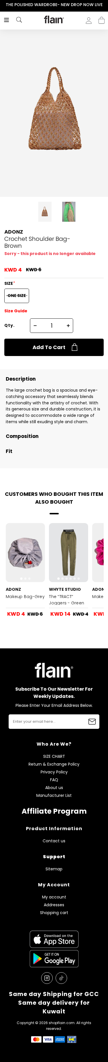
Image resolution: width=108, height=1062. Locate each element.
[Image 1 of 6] (68, 552)
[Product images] (25, 552)
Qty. (9, 325)
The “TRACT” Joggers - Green (66, 600)
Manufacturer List (54, 795)
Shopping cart (101, 18)
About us (54, 787)
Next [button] (104, 4)
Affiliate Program (54, 811)
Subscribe (92, 721)
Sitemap (54, 869)
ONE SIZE (16, 295)
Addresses (54, 905)
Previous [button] (3, 4)
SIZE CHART (54, 756)
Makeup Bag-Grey (25, 596)
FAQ (54, 780)
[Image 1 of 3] (25, 552)
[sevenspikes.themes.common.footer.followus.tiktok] (61, 978)
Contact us (54, 841)
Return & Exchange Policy (54, 764)
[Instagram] (47, 978)
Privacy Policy (54, 772)
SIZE (9, 283)
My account (54, 897)
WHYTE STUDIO (65, 589)
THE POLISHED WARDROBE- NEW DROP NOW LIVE (54, 5)
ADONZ (13, 231)
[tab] (21, 578)
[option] (54, 5)
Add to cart (49, 347)
